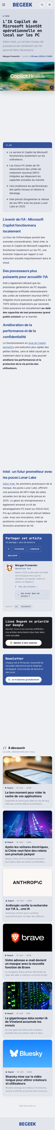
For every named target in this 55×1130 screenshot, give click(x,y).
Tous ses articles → (27, 586)
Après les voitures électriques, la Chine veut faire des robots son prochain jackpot (25, 854)
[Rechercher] (42, 5)
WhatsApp (12, 555)
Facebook (19, 549)
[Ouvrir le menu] (4, 5)
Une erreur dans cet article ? (30, 598)
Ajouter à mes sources (25, 647)
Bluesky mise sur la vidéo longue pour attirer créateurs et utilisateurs (26, 1081)
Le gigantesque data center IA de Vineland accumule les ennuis (26, 1023)
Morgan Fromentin (11, 56)
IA (16, 611)
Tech (7, 16)
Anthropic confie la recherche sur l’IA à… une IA (25, 911)
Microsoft (26, 611)
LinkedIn (34, 549)
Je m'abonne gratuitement (25, 683)
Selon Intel (9, 483)
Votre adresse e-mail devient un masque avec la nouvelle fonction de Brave (25, 966)
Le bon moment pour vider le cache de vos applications (25, 797)
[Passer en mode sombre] (50, 5)
